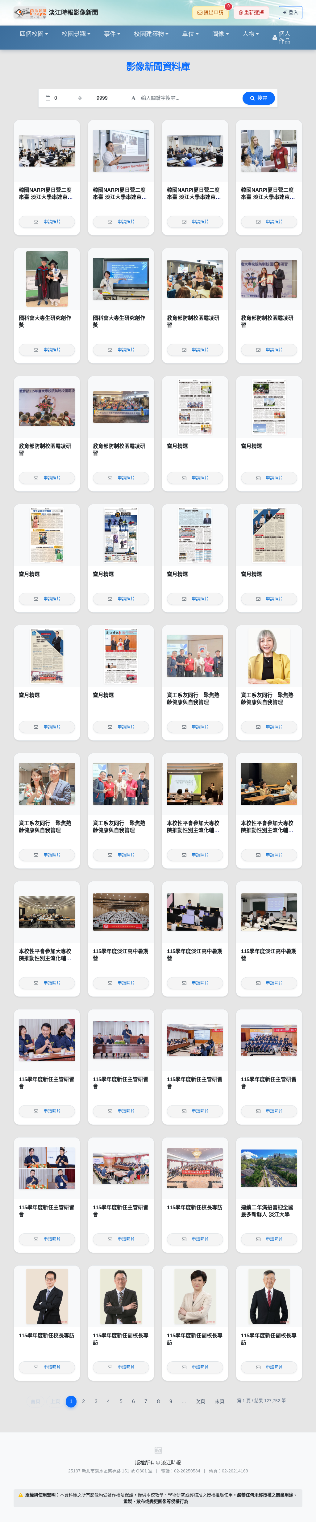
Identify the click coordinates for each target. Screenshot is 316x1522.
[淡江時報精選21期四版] (195, 535)
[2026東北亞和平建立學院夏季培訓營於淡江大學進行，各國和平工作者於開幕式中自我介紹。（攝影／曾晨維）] (195, 151)
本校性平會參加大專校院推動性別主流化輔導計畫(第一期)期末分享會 (195, 830)
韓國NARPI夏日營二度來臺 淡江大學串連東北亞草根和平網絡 (46, 197)
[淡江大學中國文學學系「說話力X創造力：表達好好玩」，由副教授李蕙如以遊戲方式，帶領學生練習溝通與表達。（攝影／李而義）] (269, 912)
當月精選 (177, 446)
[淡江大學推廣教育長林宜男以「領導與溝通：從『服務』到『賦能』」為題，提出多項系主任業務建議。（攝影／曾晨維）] (195, 1040)
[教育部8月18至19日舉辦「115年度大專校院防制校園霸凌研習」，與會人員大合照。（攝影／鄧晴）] (121, 407)
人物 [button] (249, 34)
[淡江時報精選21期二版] (47, 656)
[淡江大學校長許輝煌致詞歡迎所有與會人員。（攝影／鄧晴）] (47, 407)
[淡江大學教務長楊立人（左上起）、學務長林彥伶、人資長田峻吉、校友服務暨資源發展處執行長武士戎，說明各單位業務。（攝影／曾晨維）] (47, 1168)
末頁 (220, 1401)
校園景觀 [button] (74, 34)
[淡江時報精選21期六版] (47, 535)
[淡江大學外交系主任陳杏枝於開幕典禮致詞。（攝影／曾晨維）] (47, 151)
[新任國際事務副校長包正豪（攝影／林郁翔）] (121, 1296)
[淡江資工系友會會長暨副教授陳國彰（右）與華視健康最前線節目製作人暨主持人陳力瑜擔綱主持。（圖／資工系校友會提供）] (47, 784)
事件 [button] (110, 34)
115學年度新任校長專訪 (194, 1207)
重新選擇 (254, 12)
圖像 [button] (218, 34)
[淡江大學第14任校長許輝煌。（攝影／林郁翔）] (47, 1296)
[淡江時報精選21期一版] (121, 656)
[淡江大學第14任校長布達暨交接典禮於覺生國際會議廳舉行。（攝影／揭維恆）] (195, 1168)
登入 (293, 12)
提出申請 (216, 10)
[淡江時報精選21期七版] (269, 407)
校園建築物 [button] (149, 34)
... (184, 1401)
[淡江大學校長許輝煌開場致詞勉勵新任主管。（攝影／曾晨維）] (121, 1040)
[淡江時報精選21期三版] (269, 535)
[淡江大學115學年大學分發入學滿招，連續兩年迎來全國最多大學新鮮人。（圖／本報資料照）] (269, 1168)
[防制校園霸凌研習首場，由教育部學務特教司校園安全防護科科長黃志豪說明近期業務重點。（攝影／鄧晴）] (195, 279)
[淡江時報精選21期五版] (121, 535)
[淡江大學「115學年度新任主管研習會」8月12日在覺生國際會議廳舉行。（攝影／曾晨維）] (269, 1040)
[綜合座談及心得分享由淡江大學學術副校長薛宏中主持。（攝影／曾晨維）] (121, 1168)
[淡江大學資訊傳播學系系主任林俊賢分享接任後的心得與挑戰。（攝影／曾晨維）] (47, 1040)
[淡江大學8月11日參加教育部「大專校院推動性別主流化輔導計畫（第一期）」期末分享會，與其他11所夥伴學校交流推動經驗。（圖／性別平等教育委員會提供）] (47, 912)
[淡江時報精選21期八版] (195, 407)
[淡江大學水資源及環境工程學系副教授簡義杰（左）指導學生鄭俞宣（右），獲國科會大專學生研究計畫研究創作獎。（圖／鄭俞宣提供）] (47, 279)
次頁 (200, 1401)
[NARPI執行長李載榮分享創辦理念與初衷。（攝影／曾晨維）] (121, 151)
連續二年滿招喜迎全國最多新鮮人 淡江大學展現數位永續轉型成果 (268, 1215)
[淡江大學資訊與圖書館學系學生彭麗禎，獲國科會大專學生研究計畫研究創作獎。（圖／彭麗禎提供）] (121, 279)
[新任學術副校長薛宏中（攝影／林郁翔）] (269, 1296)
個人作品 (285, 37)
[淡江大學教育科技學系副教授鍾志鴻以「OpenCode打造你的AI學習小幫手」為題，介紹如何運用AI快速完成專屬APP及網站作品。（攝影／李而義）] (195, 912)
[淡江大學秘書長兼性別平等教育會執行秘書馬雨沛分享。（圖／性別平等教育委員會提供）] (269, 784)
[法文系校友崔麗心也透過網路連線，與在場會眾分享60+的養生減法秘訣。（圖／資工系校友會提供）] (269, 656)
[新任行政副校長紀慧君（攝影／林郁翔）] (195, 1296)
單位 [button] (188, 34)
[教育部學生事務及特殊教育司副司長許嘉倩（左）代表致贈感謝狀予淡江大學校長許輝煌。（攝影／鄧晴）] (269, 279)
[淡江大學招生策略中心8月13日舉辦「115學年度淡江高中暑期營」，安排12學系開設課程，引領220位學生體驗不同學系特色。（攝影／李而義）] (121, 912)
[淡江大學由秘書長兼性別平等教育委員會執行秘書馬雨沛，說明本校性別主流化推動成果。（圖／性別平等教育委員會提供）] (195, 784)
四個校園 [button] (32, 34)
